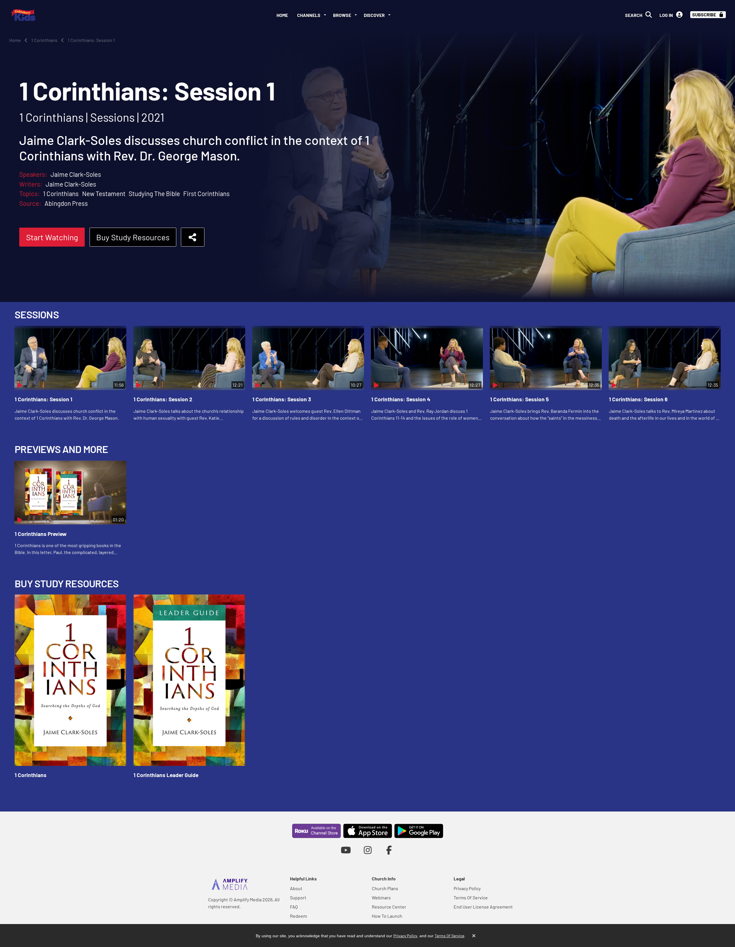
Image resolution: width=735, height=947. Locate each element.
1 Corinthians (61, 193)
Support (298, 897)
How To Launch (387, 916)
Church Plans (385, 888)
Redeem (298, 916)
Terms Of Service (471, 897)
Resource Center (389, 906)
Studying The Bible (154, 193)
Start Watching (52, 237)
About (296, 888)
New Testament (103, 193)
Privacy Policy (467, 888)
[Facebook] (389, 850)
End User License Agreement (483, 906)
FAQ (294, 906)
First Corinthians (206, 193)
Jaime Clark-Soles (76, 174)
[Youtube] (345, 850)
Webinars (381, 897)
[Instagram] (367, 850)
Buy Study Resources (132, 237)
